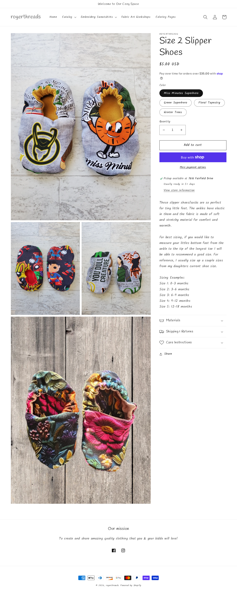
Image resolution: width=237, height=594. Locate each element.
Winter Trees (173, 112)
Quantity (164, 122)
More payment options (193, 167)
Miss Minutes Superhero (181, 93)
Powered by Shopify (130, 585)
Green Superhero (175, 102)
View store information (179, 190)
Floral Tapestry (209, 102)
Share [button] (168, 354)
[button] (68, 17)
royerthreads (112, 585)
